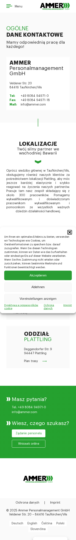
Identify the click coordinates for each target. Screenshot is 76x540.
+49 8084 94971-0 (35, 95)
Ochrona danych (27, 502)
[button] (70, 232)
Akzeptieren (38, 275)
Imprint (67, 305)
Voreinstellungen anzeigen (38, 298)
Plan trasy (31, 361)
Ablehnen (38, 287)
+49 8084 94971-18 (35, 100)
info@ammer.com (33, 104)
